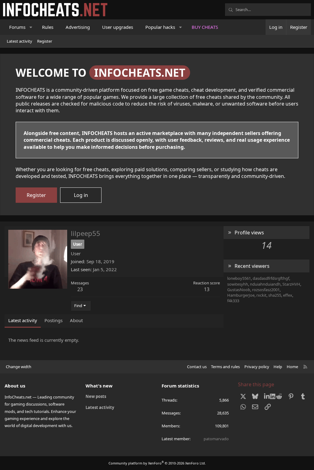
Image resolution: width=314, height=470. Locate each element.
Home (292, 366)
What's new (99, 386)
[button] (31, 27)
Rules (47, 27)
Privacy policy (256, 366)
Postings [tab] (53, 320)
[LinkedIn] (267, 396)
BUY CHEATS (205, 27)
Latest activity (19, 41)
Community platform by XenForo (157, 463)
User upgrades (117, 27)
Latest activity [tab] (22, 320)
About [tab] (76, 320)
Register (44, 41)
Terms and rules (225, 366)
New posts (96, 396)
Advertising (78, 27)
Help (278, 366)
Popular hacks (160, 27)
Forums (17, 27)
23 (80, 289)
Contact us (197, 366)
